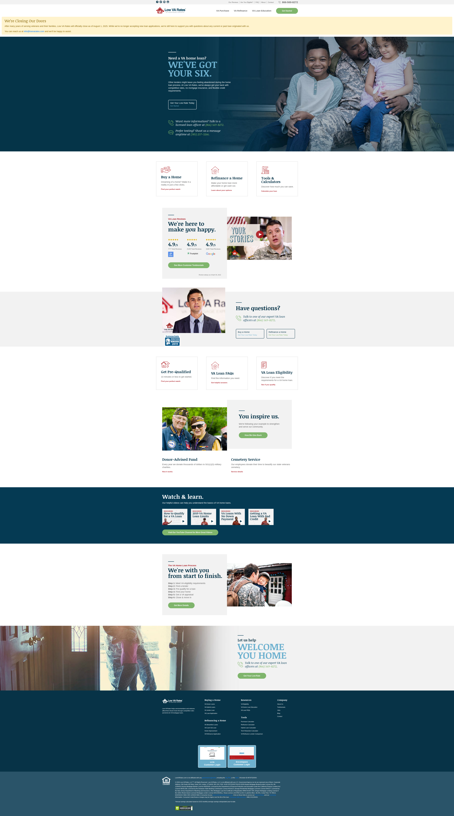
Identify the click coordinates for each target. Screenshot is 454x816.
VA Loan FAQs (245, 710)
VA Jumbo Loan (210, 710)
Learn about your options (221, 190)
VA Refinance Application (213, 734)
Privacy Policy (259, 795)
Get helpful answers (219, 383)
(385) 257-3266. (200, 134)
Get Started (287, 11)
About (263, 2)
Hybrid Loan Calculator (248, 728)
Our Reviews (233, 2)
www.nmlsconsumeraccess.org (223, 795)
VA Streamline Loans (211, 725)
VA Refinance (240, 11)
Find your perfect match (170, 189)
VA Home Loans (210, 704)
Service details (237, 472)
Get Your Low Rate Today (182, 104)
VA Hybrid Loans (210, 707)
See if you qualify (268, 385)
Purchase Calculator (247, 721)
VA (226, 778)
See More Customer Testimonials (189, 265)
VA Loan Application (211, 713)
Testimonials (281, 707)
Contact (271, 2)
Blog (278, 713)
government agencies (209, 778)
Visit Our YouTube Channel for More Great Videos (190, 532)
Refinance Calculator (248, 725)
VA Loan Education (261, 11)
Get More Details (181, 605)
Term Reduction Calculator (249, 731)
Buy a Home (247, 333)
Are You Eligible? (246, 2)
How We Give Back (253, 435)
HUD (237, 778)
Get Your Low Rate (252, 676)
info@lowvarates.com (34, 31)
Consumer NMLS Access (238, 797)
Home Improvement (211, 731)
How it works (167, 472)
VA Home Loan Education (249, 707)
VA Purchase (222, 11)
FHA (229, 778)
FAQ (257, 2)
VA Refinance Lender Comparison (252, 734)
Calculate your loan (269, 191)
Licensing (273, 795)
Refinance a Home (278, 333)
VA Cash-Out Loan (210, 728)
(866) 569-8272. (214, 125)
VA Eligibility (245, 704)
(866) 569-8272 (266, 320)
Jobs (278, 710)
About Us (280, 704)
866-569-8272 (290, 2)
